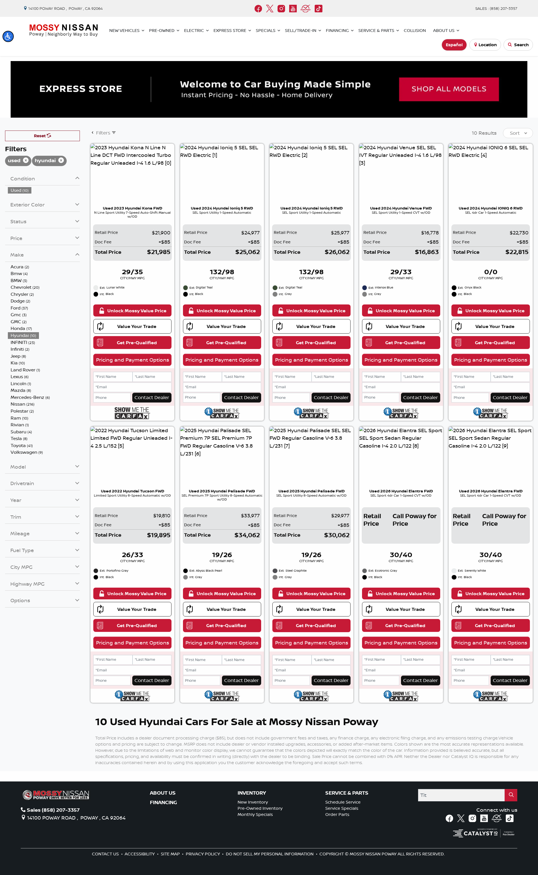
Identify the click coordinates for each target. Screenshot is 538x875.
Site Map (171, 854)
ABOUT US (163, 793)
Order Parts (337, 814)
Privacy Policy (203, 854)
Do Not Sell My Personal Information (270, 854)
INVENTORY (252, 793)
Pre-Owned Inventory (260, 808)
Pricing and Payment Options (132, 359)
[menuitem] (44, 190)
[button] (8, 36)
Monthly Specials (255, 814)
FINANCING (163, 802)
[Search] (511, 795)
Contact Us (106, 854)
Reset (40, 136)
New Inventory (253, 802)
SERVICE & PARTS (346, 793)
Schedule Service (343, 802)
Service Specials (341, 808)
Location (488, 45)
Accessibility (140, 854)
